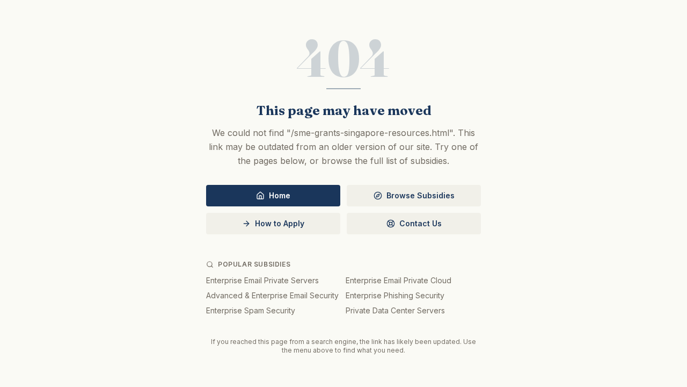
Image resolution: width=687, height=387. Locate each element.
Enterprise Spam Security (250, 310)
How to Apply (279, 223)
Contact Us (420, 223)
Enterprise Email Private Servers (262, 280)
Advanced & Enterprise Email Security (272, 295)
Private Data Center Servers (395, 310)
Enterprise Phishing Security (395, 295)
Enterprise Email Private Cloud (398, 280)
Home (279, 195)
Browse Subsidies (420, 195)
